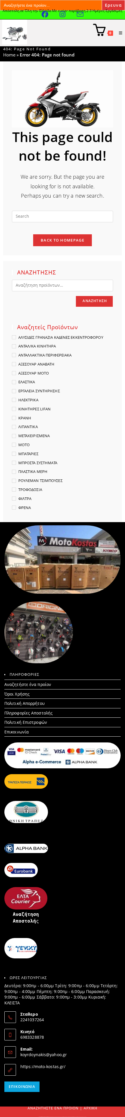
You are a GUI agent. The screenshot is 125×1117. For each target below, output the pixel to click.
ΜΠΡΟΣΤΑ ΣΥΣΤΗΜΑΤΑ (38, 462)
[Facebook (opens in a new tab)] (51, 14)
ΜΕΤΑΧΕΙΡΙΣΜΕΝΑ (34, 435)
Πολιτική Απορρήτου (24, 703)
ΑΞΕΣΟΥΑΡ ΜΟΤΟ (33, 373)
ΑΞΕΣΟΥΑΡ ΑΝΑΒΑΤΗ (36, 364)
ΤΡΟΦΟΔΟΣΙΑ (30, 489)
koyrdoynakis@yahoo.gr (43, 1054)
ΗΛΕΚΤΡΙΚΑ (28, 400)
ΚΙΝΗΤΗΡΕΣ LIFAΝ (34, 409)
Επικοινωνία (16, 732)
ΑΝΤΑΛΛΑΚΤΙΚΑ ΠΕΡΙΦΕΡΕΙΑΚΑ (45, 355)
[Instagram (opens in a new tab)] (68, 14)
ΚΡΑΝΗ (24, 418)
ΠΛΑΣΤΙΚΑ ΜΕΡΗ (32, 471)
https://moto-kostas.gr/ (42, 1066)
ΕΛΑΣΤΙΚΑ (26, 381)
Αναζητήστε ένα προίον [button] (27, 684)
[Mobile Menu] (118, 33)
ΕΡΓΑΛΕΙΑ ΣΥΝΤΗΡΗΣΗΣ (39, 390)
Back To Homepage (62, 240)
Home (9, 55)
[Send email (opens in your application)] (80, 14)
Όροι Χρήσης (17, 694)
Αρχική (90, 1108)
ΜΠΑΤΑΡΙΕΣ (28, 453)
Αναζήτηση (95, 300)
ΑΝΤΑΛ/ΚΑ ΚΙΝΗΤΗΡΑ (37, 346)
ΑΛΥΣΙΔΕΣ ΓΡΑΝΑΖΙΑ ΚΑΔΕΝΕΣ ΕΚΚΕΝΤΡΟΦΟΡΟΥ (60, 337)
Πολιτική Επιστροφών (25, 722)
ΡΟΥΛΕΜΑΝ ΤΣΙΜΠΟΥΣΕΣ (40, 480)
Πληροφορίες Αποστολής (28, 713)
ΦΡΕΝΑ (24, 507)
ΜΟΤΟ (24, 444)
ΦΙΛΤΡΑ (25, 498)
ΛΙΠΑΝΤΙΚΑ (28, 426)
